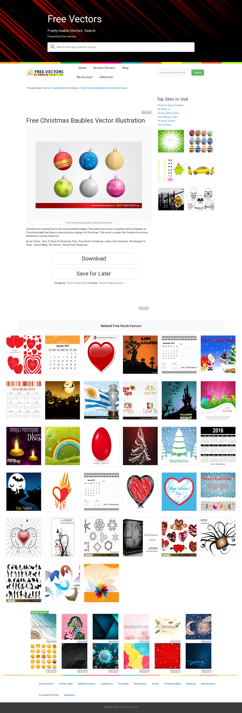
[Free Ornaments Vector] (217, 537)
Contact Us (107, 683)
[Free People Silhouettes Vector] (23, 583)
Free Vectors (46, 683)
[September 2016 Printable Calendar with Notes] (178, 354)
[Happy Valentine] (23, 354)
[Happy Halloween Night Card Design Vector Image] (23, 491)
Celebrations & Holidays (65, 88)
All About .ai (164, 109)
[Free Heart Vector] (178, 537)
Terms (155, 683)
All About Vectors (166, 121)
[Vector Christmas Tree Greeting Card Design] (139, 446)
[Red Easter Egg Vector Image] (101, 446)
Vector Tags (66, 683)
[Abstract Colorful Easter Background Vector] (217, 400)
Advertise (69, 695)
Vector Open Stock (76, 283)
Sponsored (146, 112)
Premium (123, 683)
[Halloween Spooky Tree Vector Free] (139, 354)
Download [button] (94, 258)
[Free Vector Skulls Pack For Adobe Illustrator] (201, 199)
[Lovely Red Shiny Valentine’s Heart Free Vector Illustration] (101, 354)
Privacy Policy (172, 683)
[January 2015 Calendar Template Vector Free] (62, 354)
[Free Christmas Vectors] (217, 354)
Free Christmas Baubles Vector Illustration (103, 88)
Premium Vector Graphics (171, 105)
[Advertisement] (90, 102)
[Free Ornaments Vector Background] (62, 537)
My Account (208, 683)
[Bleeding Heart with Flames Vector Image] (62, 491)
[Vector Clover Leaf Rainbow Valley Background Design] (62, 446)
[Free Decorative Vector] (101, 537)
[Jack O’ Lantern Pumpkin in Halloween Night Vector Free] (62, 400)
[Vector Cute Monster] (171, 170)
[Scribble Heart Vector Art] (139, 491)
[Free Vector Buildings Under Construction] (171, 199)
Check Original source (111, 283)
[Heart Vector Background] (23, 537)
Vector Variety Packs (168, 113)
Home (46, 88)
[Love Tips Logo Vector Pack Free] (139, 400)
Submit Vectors (86, 683)
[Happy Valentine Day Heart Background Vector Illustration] (178, 491)
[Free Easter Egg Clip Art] (201, 141)
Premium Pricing (48, 695)
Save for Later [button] (94, 273)
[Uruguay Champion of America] (101, 400)
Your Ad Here (164, 124)
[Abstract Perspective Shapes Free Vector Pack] (139, 537)
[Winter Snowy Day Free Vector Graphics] (178, 446)
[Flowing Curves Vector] (62, 583)
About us (191, 683)
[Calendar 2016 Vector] (23, 400)
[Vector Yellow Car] (201, 170)
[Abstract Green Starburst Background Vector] (171, 141)
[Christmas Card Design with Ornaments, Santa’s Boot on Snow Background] (217, 491)
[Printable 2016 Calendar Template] (217, 446)
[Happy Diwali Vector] (23, 446)
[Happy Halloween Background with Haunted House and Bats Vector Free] (178, 400)
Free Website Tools (168, 117)
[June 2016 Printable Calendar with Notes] (101, 491)
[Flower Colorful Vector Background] (101, 583)
